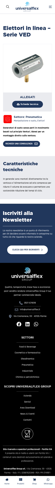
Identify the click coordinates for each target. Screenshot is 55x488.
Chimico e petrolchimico (27, 377)
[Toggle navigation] (47, 7)
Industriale (27, 371)
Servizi (27, 401)
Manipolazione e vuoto (25, 120)
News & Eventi (27, 413)
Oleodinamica (27, 358)
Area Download (27, 407)
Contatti (27, 420)
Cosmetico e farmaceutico (27, 352)
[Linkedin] (27, 324)
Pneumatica (34, 117)
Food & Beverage (27, 346)
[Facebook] (18, 324)
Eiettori (41, 120)
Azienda (27, 395)
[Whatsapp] (36, 324)
